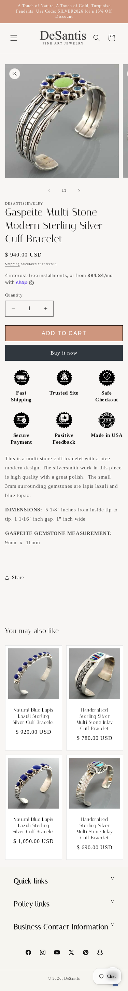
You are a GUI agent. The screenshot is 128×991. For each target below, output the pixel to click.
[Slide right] (79, 190)
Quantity (14, 295)
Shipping (12, 264)
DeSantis (72, 978)
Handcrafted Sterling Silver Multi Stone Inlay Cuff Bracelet (94, 719)
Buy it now (64, 353)
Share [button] (18, 577)
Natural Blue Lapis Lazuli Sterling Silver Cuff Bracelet (34, 716)
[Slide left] (49, 190)
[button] (13, 37)
